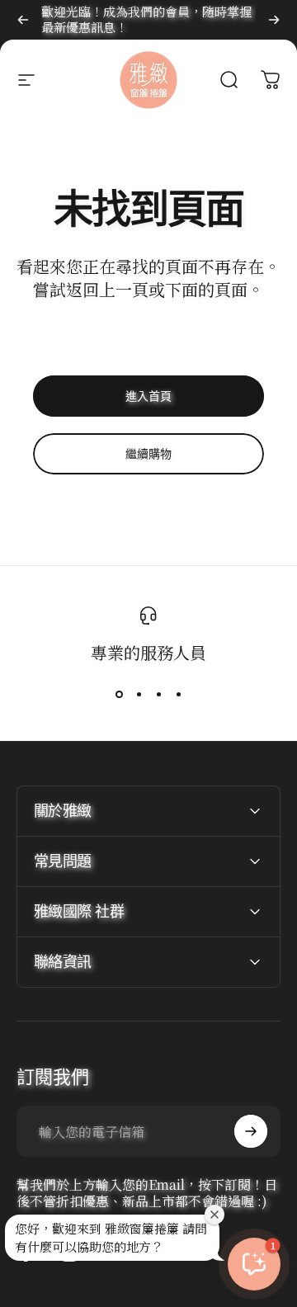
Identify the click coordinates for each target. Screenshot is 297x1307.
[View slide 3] (158, 694)
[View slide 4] (178, 694)
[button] (254, 1264)
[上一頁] (23, 20)
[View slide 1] (119, 694)
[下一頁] (274, 20)
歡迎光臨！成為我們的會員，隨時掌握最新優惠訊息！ (146, 18)
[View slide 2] (138, 694)
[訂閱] (250, 1131)
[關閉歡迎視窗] (214, 1214)
